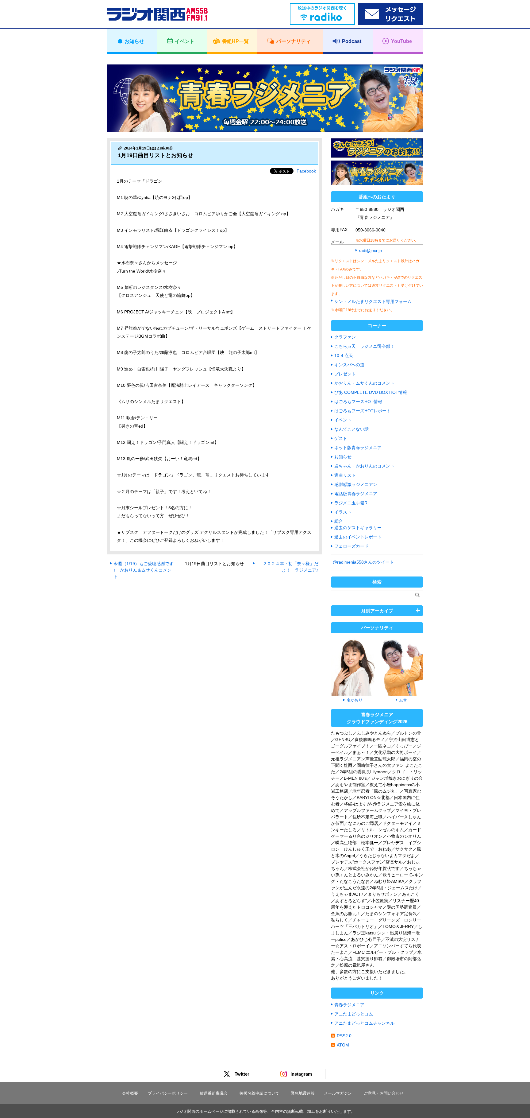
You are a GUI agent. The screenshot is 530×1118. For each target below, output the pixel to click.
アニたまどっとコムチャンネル (364, 1023)
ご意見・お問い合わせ (384, 1093)
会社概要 (130, 1093)
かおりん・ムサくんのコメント (364, 383)
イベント (342, 419)
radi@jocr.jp (370, 250)
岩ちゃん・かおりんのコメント (364, 466)
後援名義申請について (259, 1093)
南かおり (355, 700)
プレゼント (345, 373)
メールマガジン (338, 1093)
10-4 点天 (343, 355)
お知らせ (342, 456)
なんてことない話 (351, 429)
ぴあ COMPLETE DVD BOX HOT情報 (370, 392)
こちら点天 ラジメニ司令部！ (364, 346)
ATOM (343, 1044)
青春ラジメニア (349, 1004)
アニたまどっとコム (353, 1013)
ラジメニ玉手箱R (350, 502)
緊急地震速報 (303, 1093)
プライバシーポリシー (168, 1093)
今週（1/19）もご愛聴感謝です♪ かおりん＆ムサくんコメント (143, 570)
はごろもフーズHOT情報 (358, 401)
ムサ (403, 700)
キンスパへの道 (349, 364)
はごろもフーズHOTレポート (362, 410)
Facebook (306, 171)
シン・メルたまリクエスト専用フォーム (373, 301)
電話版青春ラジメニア (355, 493)
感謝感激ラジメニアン (355, 484)
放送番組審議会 (214, 1093)
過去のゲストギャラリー (358, 527)
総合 (338, 521)
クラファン (345, 337)
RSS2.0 (344, 1035)
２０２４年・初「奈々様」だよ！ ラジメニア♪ (290, 567)
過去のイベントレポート (358, 536)
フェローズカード (351, 546)
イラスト (342, 512)
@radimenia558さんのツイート (363, 562)
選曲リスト (345, 475)
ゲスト (340, 438)
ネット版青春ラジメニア (358, 447)
